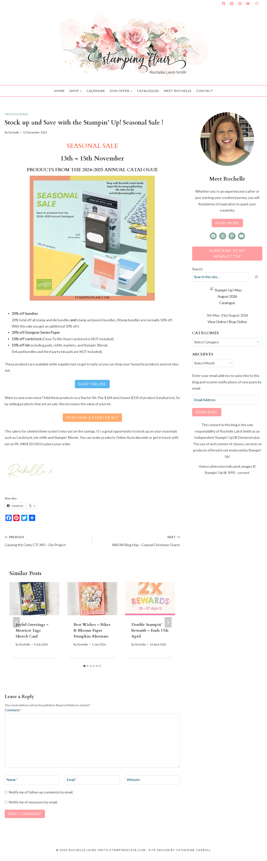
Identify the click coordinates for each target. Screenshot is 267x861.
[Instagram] (231, 3)
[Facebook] (223, 3)
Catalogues (148, 91)
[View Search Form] (256, 3)
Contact (204, 91)
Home (59, 91)
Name (12, 779)
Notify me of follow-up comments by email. (41, 792)
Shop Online (237, 322)
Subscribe (207, 412)
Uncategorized (16, 114)
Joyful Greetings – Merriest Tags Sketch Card (32, 630)
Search (197, 269)
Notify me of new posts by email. (33, 802)
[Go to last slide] (16, 622)
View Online (217, 322)
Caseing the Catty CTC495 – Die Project (35, 541)
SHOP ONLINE (92, 384)
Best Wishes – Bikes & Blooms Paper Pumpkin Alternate (91, 630)
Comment (13, 710)
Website (133, 779)
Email (72, 779)
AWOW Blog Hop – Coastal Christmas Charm (146, 541)
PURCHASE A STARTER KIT (92, 417)
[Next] (168, 622)
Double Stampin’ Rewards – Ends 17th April (149, 630)
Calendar (96, 91)
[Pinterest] (239, 3)
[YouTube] (247, 3)
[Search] (256, 277)
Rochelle (13, 132)
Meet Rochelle (178, 91)
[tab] (84, 666)
